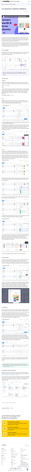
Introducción (6, 4)
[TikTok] (20, 468)
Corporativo (22, 456)
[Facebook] (13, 468)
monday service (4, 453)
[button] (28, 1)
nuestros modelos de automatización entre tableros (10, 374)
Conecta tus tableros (12, 4)
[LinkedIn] (12, 468)
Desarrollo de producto (23, 449)
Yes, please (26, 467)
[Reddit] (10, 468)
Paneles (2, 456)
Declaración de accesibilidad (13, 470)
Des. (2, 452)
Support (3, 4)
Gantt (2, 460)
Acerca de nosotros (13, 451)
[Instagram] (18, 468)
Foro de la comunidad (13, 427)
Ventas (21, 448)
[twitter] (17, 468)
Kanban (2, 461)
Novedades (12, 459)
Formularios (12, 448)
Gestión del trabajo (4, 449)
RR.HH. (21, 453)
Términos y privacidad (20, 470)
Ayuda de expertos (12, 432)
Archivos (2, 464)
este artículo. (12, 366)
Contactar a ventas (23, 462)
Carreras (12, 452)
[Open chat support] (27, 470)
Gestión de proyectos (13, 463)
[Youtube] (15, 468)
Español (28, 445)
